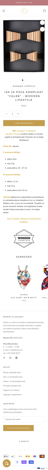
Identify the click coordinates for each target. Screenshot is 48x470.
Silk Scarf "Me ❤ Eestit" (24, 298)
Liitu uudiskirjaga (18, 428)
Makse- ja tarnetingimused (14, 381)
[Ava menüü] (3, 11)
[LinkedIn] (16, 357)
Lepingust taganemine (12, 394)
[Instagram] (10, 357)
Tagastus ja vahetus (11, 390)
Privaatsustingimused (12, 385)
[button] (42, 468)
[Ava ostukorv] (44, 11)
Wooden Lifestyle (24, 86)
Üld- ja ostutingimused (12, 377)
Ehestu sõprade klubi (12, 372)
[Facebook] (4, 357)
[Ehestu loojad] (24, 238)
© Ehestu (24, 441)
